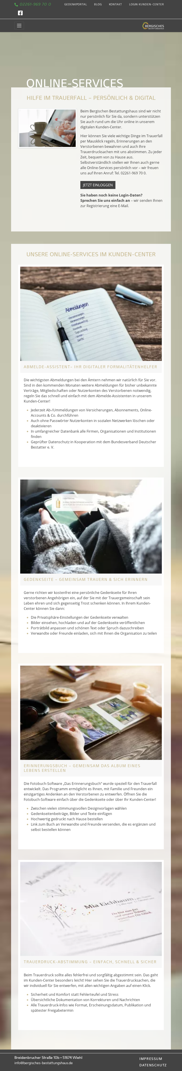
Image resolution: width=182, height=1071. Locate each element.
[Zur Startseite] (153, 25)
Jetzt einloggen (98, 185)
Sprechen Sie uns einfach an (105, 200)
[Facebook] (20, 14)
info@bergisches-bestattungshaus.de (43, 1063)
